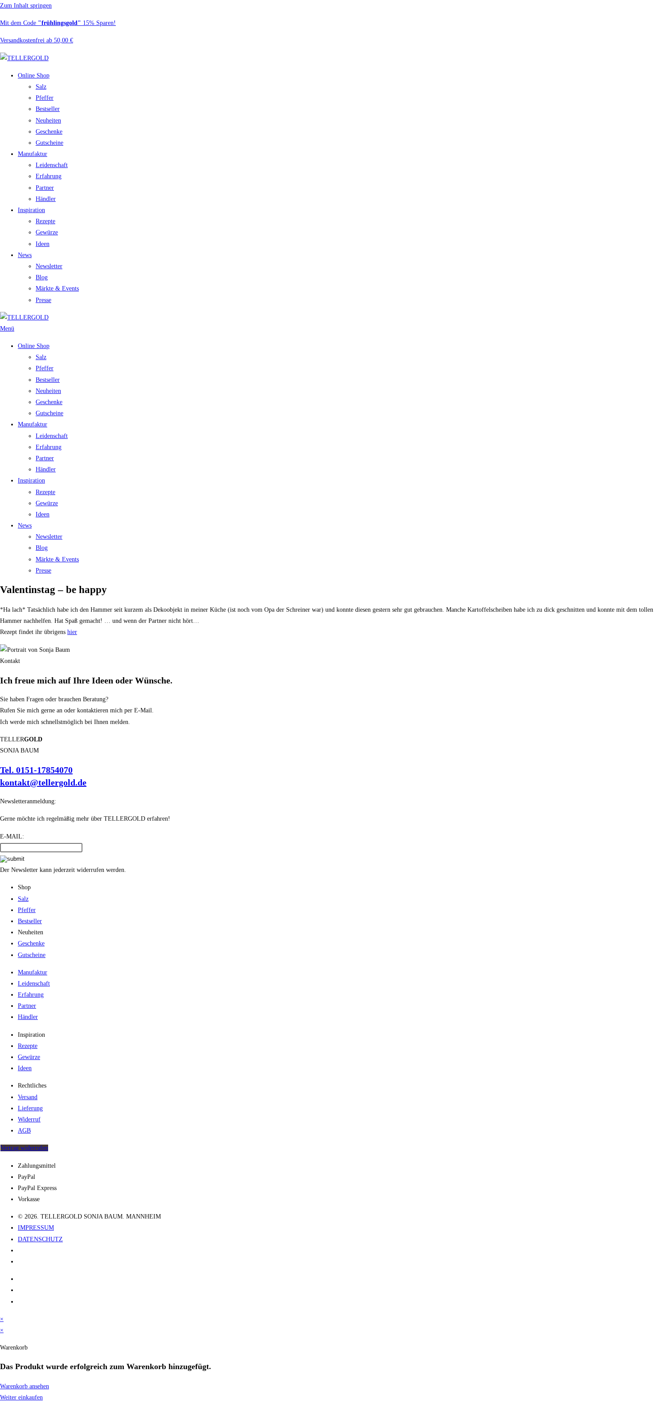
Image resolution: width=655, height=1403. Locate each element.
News (25, 255)
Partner (45, 187)
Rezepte (45, 221)
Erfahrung (48, 176)
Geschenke (49, 131)
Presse (43, 300)
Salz (41, 86)
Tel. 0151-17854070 (36, 770)
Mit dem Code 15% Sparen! (58, 23)
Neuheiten (48, 120)
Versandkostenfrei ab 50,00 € (36, 40)
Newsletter (49, 266)
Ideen (42, 244)
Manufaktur (32, 154)
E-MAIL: (12, 836)
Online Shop (33, 75)
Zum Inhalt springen (26, 5)
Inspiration (31, 210)
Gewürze (47, 232)
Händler (46, 199)
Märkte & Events (57, 288)
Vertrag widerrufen (24, 1148)
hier (72, 632)
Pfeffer (44, 97)
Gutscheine (49, 142)
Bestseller (48, 109)
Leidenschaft (52, 165)
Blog (42, 277)
